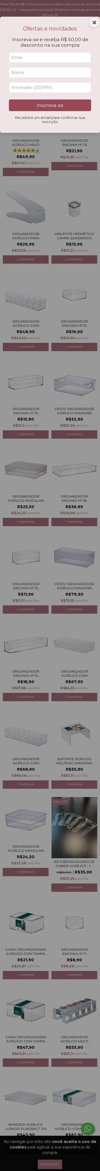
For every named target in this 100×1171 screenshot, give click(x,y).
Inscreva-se (50, 105)
